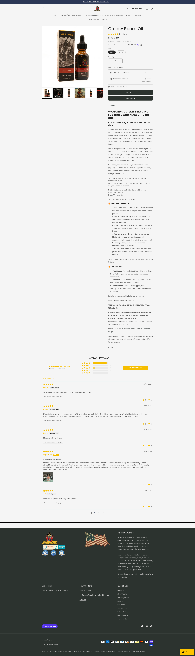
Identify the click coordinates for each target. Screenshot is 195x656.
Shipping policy (111, 651)
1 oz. (112, 52)
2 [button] (94, 513)
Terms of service (99, 651)
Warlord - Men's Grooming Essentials (59, 651)
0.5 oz (121, 52)
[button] (44, 8)
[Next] (100, 57)
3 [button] (98, 513)
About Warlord (123, 594)
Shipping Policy (123, 598)
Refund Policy (123, 612)
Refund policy (77, 651)
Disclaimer (122, 605)
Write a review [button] (135, 368)
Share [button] (112, 105)
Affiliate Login (123, 608)
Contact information (124, 651)
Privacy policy (87, 651)
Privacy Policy (123, 616)
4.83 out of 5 (65, 366)
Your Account (85, 590)
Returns (83, 599)
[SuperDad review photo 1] (48, 477)
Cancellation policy (139, 651)
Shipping (111, 41)
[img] (48, 384)
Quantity (111, 57)
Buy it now (130, 98)
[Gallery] (72, 62)
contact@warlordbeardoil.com (55, 590)
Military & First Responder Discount (94, 595)
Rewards (121, 590)
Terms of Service (124, 619)
